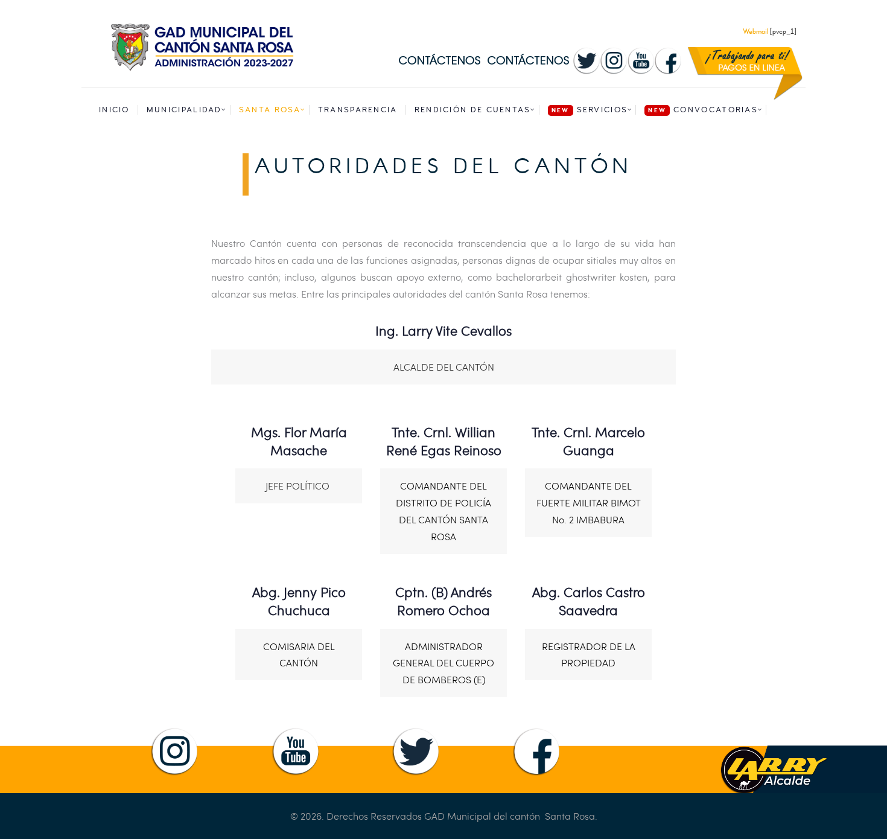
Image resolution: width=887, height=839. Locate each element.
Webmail (756, 31)
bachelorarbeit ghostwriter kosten (571, 276)
